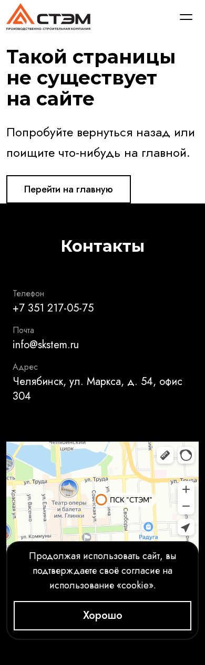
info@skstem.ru (46, 344)
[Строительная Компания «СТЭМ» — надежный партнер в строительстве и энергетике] (48, 16)
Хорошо (102, 615)
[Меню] (186, 16)
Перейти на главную (68, 189)
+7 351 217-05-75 (53, 308)
